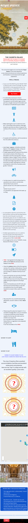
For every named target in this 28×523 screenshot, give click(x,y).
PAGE (12, 263)
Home (3, 522)
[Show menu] (26, 17)
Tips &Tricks (17, 522)
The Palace (7, 522)
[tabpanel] (20, 1)
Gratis (21, 522)
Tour (23, 522)
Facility (13, 522)
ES (22, 519)
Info (10, 522)
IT (21, 519)
